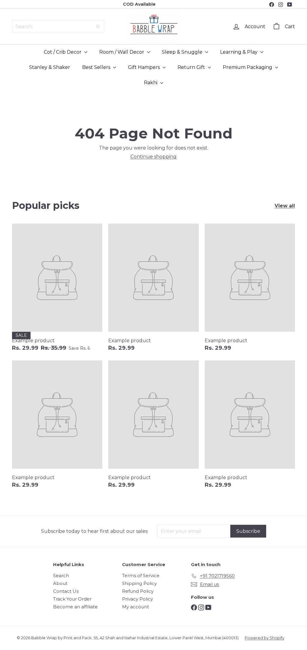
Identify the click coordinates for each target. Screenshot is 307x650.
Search (61, 575)
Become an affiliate (75, 607)
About (60, 583)
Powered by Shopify (264, 637)
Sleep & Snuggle (183, 52)
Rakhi (151, 82)
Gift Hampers (144, 67)
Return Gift (191, 67)
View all (285, 206)
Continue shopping (153, 156)
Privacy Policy (137, 599)
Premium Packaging (248, 67)
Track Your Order (72, 599)
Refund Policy (138, 591)
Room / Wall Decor (122, 52)
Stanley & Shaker (49, 67)
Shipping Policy (139, 583)
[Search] (98, 26)
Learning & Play (239, 52)
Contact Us (66, 591)
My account (135, 607)
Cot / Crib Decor (63, 52)
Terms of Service (140, 575)
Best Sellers (97, 67)
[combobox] (58, 26)
